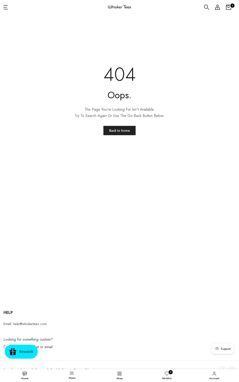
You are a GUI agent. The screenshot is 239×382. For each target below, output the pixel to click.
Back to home (119, 130)
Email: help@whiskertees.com (25, 323)
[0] (228, 7)
